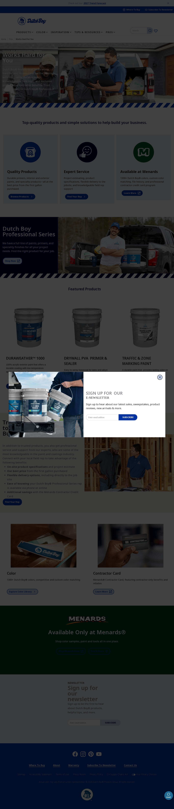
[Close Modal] (159, 377)
